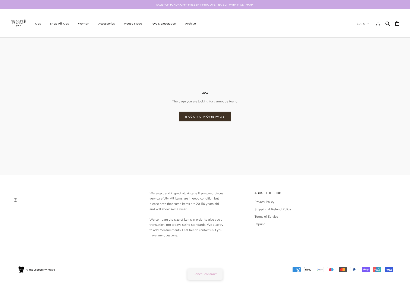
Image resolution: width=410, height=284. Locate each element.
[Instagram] (15, 199)
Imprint (260, 224)
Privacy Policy (264, 202)
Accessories (106, 23)
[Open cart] (397, 23)
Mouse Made (133, 23)
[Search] (387, 23)
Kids (38, 23)
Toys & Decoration (163, 23)
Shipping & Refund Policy (273, 209)
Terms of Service (266, 216)
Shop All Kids (59, 23)
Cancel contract (205, 274)
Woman (83, 23)
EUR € (361, 23)
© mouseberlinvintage (40, 269)
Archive (190, 23)
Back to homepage (205, 116)
